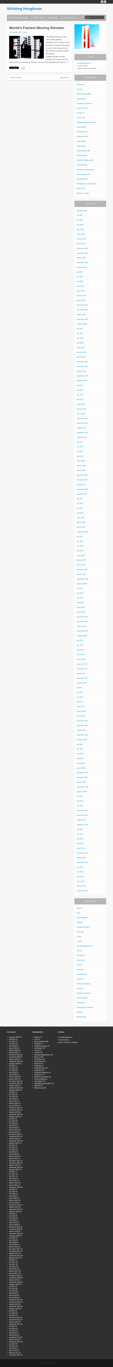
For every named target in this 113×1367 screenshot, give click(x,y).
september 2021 (82, 489)
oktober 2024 (81, 314)
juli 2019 (80, 588)
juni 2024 (80, 333)
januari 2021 (81, 527)
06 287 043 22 (83, 66)
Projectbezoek (82, 151)
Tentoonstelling (82, 174)
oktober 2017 (81, 673)
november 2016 (82, 725)
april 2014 (80, 843)
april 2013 (80, 876)
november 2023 (82, 366)
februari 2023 (81, 409)
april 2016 (80, 758)
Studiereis (80, 165)
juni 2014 (80, 834)
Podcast (79, 141)
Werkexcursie (81, 193)
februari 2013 (81, 886)
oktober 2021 (81, 484)
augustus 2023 (82, 380)
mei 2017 (80, 697)
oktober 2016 (81, 730)
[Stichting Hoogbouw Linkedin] (102, 2)
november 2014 (82, 815)
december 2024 (82, 305)
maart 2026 (81, 234)
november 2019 (82, 569)
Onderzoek (80, 136)
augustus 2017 (82, 683)
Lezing (79, 113)
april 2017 (80, 702)
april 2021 (80, 513)
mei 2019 (80, 598)
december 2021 (82, 475)
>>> (67, 62)
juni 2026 (80, 220)
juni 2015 (80, 801)
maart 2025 (81, 291)
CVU (78, 89)
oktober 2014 (81, 820)
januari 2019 (81, 612)
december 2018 (82, 617)
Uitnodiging (81, 179)
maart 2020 (81, 555)
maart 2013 (81, 881)
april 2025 (80, 286)
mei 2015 (80, 806)
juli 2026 (80, 215)
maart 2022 (81, 461)
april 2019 (80, 602)
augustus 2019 (82, 584)
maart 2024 (81, 347)
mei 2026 (80, 225)
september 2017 (82, 678)
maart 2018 (81, 654)
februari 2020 (81, 560)
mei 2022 (80, 451)
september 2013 (82, 862)
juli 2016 (80, 744)
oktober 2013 (81, 858)
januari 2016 (81, 768)
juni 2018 (80, 640)
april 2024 (80, 343)
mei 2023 (80, 395)
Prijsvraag (80, 146)
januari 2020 (81, 565)
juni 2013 (80, 867)
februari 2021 (81, 522)
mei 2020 (80, 546)
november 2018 (82, 621)
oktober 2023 (81, 371)
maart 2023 (81, 404)
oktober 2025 (81, 258)
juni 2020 (80, 541)
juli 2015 (80, 796)
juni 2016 (80, 749)
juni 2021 (80, 503)
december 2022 (82, 418)
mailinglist (69, 18)
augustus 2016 (82, 739)
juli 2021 (80, 499)
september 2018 (82, 631)
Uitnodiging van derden (85, 184)
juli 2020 (80, 536)
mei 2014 (80, 839)
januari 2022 (81, 470)
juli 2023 (80, 385)
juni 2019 (80, 593)
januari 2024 (81, 357)
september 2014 (82, 824)
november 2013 (82, 853)
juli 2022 (80, 442)
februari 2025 (81, 295)
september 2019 (82, 579)
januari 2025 (81, 300)
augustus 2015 (82, 791)
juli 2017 (80, 687)
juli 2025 (80, 272)
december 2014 (82, 810)
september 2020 (82, 532)
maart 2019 (81, 607)
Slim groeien (64, 77)
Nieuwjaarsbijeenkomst (85, 122)
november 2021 (82, 480)
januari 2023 (81, 414)
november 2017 (82, 669)
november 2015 (82, 777)
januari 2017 (81, 716)
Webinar (80, 188)
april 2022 (80, 456)
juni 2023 (80, 390)
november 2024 (82, 310)
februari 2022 (81, 466)
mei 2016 (80, 754)
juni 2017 (80, 692)
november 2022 (82, 423)
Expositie (80, 99)
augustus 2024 (82, 324)
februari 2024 (81, 352)
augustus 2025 (82, 267)
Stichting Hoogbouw (24, 9)
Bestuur (79, 84)
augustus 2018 (82, 635)
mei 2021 (80, 508)
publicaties (39, 18)
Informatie (80, 108)
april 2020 (80, 551)
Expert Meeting (82, 94)
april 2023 (80, 399)
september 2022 (82, 432)
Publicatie (80, 155)
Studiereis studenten (84, 169)
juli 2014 (80, 829)
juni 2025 (80, 277)
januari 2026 (81, 243)
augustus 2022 (82, 437)
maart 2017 (81, 706)
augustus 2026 (82, 210)
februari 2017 (81, 711)
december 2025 (82, 248)
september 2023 (82, 376)
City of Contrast (15, 77)
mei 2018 (80, 645)
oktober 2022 (81, 428)
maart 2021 (81, 517)
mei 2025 (80, 281)
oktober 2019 (81, 574)
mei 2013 (80, 872)
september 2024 (82, 319)
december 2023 (82, 362)
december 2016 (82, 721)
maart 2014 (81, 848)
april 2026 (80, 229)
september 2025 (82, 262)
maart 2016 (81, 763)
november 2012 (82, 891)
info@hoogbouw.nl (84, 63)
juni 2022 (80, 447)
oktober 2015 (81, 782)
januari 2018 (81, 659)
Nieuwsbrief (81, 132)
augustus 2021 (82, 494)
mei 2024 (80, 338)
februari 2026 (81, 239)
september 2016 (82, 735)
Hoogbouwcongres (83, 103)
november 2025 (82, 253)
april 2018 (80, 650)
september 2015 (82, 787)
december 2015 (82, 772)
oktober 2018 (81, 626)
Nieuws (25, 32)
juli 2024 (80, 328)
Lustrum (79, 117)
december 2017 (82, 664)
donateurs (53, 18)
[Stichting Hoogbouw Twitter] (105, 2)
